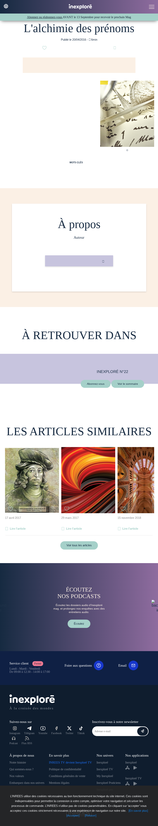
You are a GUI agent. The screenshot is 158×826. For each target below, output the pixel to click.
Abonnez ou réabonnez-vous (45, 17)
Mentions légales (59, 782)
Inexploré (102, 762)
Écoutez (79, 623)
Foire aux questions (78, 665)
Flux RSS (27, 743)
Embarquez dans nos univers (26, 782)
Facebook (56, 733)
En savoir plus (79, 279)
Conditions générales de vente (67, 776)
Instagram (14, 733)
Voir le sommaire (128, 383)
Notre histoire (17, 762)
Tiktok (81, 733)
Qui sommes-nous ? (21, 769)
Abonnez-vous (95, 383)
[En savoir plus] (138, 810)
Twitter (69, 733)
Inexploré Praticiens (109, 782)
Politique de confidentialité (65, 769)
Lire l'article (18, 528)
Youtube (42, 733)
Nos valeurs (16, 776)
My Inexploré (105, 776)
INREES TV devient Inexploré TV (70, 762)
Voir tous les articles (79, 545)
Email (122, 665)
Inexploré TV (105, 769)
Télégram (29, 733)
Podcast (13, 743)
